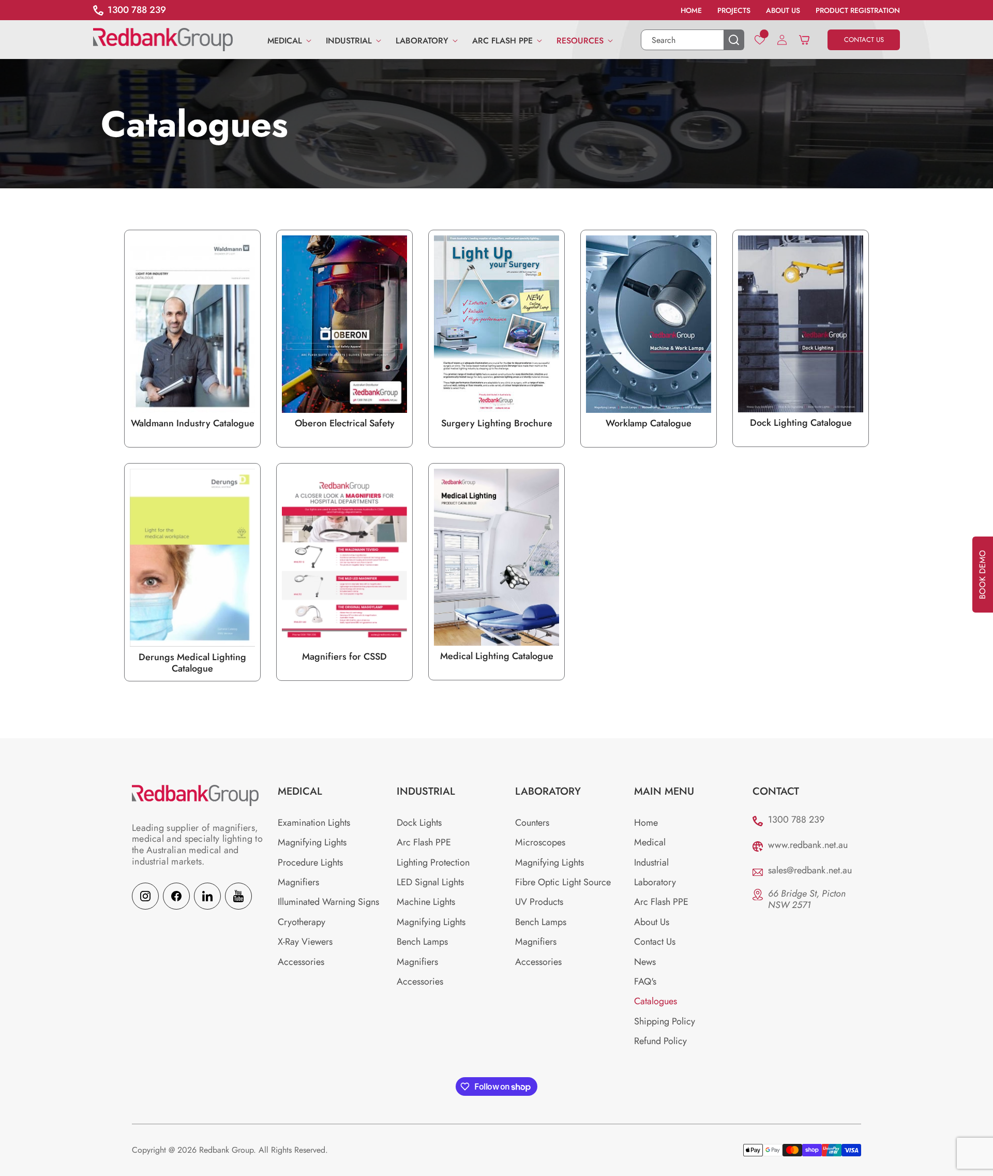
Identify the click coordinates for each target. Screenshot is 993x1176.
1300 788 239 (796, 819)
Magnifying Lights (312, 843)
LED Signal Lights (430, 882)
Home (646, 822)
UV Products (539, 902)
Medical (650, 843)
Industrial (651, 862)
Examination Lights (314, 822)
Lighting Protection (433, 862)
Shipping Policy (664, 1021)
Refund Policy (660, 1041)
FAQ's (645, 981)
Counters (532, 822)
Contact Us (654, 942)
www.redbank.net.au (808, 845)
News (645, 962)
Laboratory (655, 882)
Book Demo (982, 574)
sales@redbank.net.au (810, 870)
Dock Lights (419, 822)
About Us (651, 922)
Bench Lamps (422, 942)
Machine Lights (426, 902)
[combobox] (692, 39)
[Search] (734, 39)
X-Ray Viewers (305, 942)
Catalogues (655, 1001)
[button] (286, 39)
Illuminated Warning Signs (328, 902)
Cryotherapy (301, 922)
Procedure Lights (310, 862)
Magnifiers (298, 882)
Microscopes (540, 843)
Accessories (301, 962)
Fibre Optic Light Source (563, 882)
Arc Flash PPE (424, 843)
